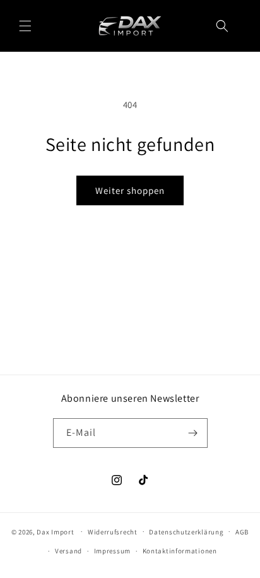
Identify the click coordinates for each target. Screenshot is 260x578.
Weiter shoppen (130, 190)
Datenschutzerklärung (186, 531)
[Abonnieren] (193, 433)
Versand (68, 550)
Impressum (112, 550)
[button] (25, 26)
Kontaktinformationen (180, 550)
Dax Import (55, 531)
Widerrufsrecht (113, 531)
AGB (242, 531)
